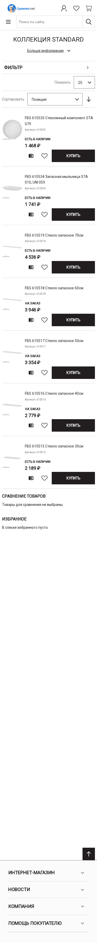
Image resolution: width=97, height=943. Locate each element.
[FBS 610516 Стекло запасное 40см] (12, 411)
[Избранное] (76, 8)
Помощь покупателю (35, 923)
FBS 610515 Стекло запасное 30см (54, 446)
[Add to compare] (31, 156)
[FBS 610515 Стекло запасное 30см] (12, 463)
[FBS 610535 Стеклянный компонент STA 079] (12, 138)
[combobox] (56, 22)
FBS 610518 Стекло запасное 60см (54, 288)
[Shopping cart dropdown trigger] (89, 8)
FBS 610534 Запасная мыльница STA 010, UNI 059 (56, 179)
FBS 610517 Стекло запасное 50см (54, 341)
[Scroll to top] (89, 854)
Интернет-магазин (31, 872)
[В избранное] (44, 156)
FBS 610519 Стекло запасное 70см (54, 235)
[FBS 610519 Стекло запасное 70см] (12, 252)
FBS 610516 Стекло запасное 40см (54, 393)
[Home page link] (20, 8)
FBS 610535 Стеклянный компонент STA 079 (59, 121)
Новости (19, 889)
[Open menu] (8, 22)
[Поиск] (89, 22)
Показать (63, 82)
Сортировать (13, 99)
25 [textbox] (80, 83)
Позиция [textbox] (39, 99)
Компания (21, 906)
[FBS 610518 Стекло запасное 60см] (12, 305)
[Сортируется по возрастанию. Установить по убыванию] (89, 99)
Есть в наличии (37, 139)
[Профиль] (64, 8)
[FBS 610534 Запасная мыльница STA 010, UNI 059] (12, 197)
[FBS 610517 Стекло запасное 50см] (12, 358)
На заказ (32, 303)
